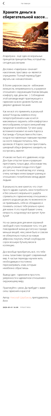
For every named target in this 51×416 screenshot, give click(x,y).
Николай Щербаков (20, 297)
